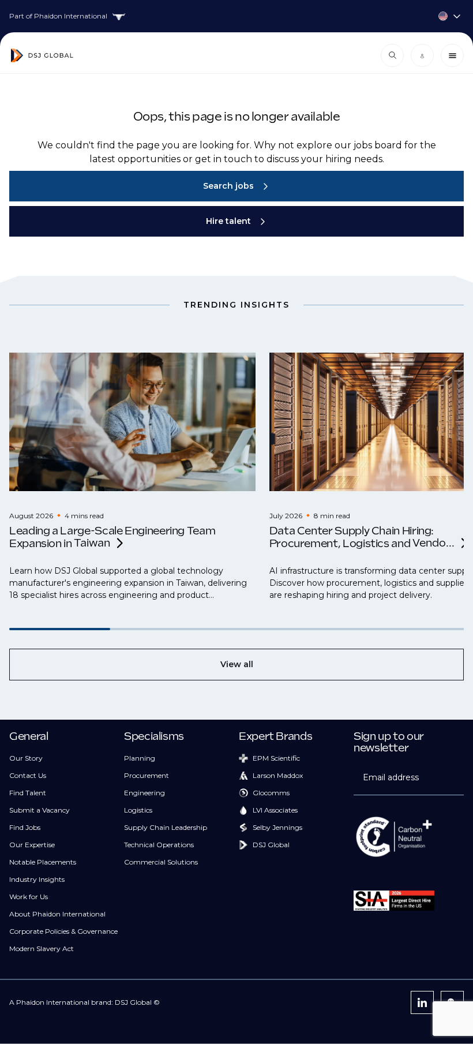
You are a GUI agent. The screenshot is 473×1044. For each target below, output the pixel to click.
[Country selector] (236, 16)
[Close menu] (452, 55)
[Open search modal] (392, 55)
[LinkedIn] (422, 1002)
